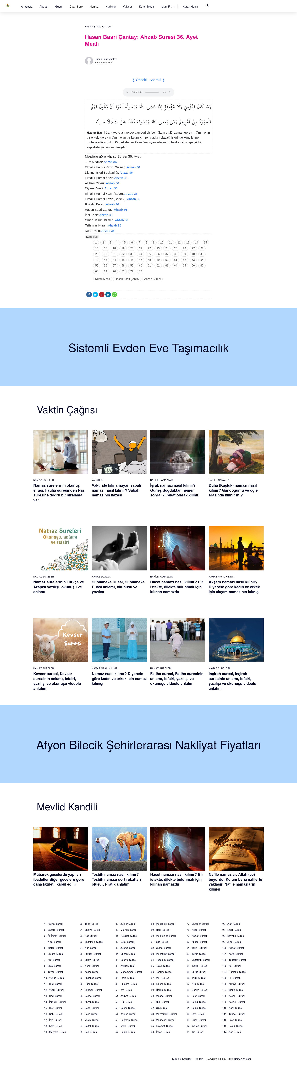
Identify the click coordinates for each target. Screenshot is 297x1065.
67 (202, 265)
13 (187, 242)
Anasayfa (26, 6)
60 (140, 265)
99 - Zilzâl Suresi (231, 941)
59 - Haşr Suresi (160, 929)
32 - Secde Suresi (90, 996)
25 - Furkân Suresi (90, 953)
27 (193, 248)
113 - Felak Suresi (232, 1026)
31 (114, 254)
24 (166, 248)
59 (131, 265)
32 (123, 254)
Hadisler (111, 6)
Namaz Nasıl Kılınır (221, 576)
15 (205, 242)
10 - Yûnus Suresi (54, 977)
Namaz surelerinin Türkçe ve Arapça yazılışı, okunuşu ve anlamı (58, 586)
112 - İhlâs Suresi (232, 1020)
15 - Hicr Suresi (53, 1008)
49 (158, 259)
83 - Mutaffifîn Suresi (198, 959)
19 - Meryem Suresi (55, 1032)
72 (131, 271)
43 (105, 259)
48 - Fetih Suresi (125, 977)
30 (105, 254)
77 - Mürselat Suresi (198, 923)
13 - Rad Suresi (53, 996)
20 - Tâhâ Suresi (89, 923)
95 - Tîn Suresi (195, 1032)
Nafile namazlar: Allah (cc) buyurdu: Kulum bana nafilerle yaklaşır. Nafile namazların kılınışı (235, 881)
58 (123, 265)
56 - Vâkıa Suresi (125, 1026)
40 (193, 254)
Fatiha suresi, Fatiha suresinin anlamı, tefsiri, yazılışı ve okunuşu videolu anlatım (177, 678)
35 (149, 254)
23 (158, 248)
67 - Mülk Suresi (160, 977)
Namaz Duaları (101, 576)
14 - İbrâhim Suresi (55, 1002)
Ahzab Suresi (152, 278)
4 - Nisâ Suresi (52, 941)
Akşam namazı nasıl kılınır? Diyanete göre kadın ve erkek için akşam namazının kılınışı (234, 586)
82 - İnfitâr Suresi (196, 953)
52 (184, 259)
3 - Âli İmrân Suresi (55, 935)
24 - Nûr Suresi (88, 947)
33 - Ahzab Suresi (89, 1002)
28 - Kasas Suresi (89, 971)
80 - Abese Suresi (197, 941)
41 (202, 254)
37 (166, 254)
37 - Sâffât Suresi (89, 1026)
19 (123, 248)
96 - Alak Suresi (231, 923)
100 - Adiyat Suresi (233, 947)
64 (175, 265)
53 (193, 259)
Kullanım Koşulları (181, 1059)
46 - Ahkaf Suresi (125, 965)
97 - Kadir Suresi (231, 929)
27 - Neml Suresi (89, 965)
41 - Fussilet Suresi (126, 935)
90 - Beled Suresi (196, 1002)
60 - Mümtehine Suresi (163, 935)
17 (105, 248)
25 (175, 248)
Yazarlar (98, 479)
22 (149, 248)
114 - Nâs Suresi (231, 1032)
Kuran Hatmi (190, 6)
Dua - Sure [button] (76, 6)
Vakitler (127, 6)
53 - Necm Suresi (125, 1008)
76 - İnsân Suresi (160, 1032)
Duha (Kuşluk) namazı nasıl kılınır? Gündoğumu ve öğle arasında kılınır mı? (233, 490)
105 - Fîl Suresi (231, 977)
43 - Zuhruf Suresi (126, 947)
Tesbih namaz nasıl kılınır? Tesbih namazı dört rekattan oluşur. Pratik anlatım (116, 879)
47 (140, 259)
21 (140, 248)
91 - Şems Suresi (196, 1008)
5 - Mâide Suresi (53, 947)
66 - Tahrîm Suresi (161, 971)
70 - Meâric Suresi (161, 996)
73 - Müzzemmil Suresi (164, 1014)
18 (114, 248)
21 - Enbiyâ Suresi (90, 929)
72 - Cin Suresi (159, 1008)
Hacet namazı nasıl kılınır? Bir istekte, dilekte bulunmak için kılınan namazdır (176, 586)
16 (96, 248)
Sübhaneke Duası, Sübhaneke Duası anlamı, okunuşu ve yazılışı (118, 586)
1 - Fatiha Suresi (53, 923)
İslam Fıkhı (167, 6)
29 (96, 254)
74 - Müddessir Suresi (163, 1020)
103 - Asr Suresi (231, 965)
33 (131, 254)
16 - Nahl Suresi (53, 1014)
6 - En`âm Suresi (53, 953)
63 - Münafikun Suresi (163, 953)
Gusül (58, 6)
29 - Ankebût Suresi (91, 977)
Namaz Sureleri (44, 479)
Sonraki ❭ (157, 80)
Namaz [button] (94, 6)
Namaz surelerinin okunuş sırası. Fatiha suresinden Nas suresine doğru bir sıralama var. (59, 492)
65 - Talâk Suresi (160, 965)
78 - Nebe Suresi (196, 929)
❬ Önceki (139, 80)
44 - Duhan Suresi (125, 953)
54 (202, 259)
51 (175, 259)
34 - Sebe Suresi (89, 1008)
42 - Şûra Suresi (125, 941)
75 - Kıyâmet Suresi (162, 1026)
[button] (26, 6)
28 (202, 248)
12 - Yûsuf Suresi (54, 990)
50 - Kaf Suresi (124, 990)
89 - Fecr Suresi (196, 996)
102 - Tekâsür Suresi (234, 959)
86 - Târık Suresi (196, 977)
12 (179, 242)
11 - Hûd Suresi (53, 983)
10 (161, 242)
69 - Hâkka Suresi (161, 990)
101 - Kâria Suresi (232, 953)
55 (96, 265)
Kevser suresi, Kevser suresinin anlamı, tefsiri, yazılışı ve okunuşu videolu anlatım (57, 681)
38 (175, 254)
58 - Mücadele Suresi (163, 923)
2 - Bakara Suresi (54, 929)
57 (114, 265)
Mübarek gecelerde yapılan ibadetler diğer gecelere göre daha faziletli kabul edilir (58, 879)
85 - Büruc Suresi (196, 971)
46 (131, 259)
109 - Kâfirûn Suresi (233, 1002)
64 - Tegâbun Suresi (162, 959)
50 (166, 259)
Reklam (199, 1059)
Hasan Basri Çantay (98, 26)
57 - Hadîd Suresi (125, 1032)
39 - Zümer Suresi (125, 923)
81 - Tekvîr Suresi (197, 947)
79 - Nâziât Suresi (197, 935)
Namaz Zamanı (242, 1059)
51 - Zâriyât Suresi (126, 996)
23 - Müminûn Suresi (91, 941)
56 (105, 265)
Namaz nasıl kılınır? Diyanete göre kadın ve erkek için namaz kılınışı (119, 678)
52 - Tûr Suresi (124, 1002)
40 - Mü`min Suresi (126, 929)
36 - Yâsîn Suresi (89, 1020)
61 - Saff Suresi (159, 941)
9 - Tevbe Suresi (53, 971)
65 (184, 265)
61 (149, 265)
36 (158, 254)
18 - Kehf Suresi (53, 1026)
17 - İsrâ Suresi (53, 1020)
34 (140, 254)
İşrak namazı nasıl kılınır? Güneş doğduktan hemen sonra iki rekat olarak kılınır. (174, 490)
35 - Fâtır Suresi (89, 1014)
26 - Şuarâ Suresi (90, 959)
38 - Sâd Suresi (88, 1032)
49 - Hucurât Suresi (126, 983)
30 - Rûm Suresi (89, 983)
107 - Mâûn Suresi (232, 990)
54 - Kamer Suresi (126, 1014)
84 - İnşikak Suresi (197, 965)
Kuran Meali (146, 6)
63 (166, 265)
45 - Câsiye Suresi (126, 959)
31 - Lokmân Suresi (91, 990)
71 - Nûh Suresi (160, 1002)
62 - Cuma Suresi (161, 947)
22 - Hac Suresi (88, 935)
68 (96, 271)
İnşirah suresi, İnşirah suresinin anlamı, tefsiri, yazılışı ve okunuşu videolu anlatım (232, 681)
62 (158, 265)
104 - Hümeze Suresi (234, 971)
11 (170, 242)
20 (131, 248)
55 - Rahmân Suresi (127, 1020)
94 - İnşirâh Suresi (197, 1026)
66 (193, 265)
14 (196, 242)
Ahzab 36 (110, 162)
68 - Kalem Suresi (161, 983)
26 (184, 248)
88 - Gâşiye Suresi (197, 990)
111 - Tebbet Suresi (233, 1014)
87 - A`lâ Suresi (195, 983)
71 (123, 271)
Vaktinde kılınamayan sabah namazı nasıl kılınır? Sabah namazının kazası (116, 490)
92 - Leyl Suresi (195, 1014)
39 (184, 254)
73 (140, 271)
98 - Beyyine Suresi (233, 935)
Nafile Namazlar (161, 479)
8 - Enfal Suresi (52, 965)
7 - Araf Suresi (52, 959)
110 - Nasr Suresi (232, 1008)
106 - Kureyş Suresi (233, 983)
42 (96, 259)
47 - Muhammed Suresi (129, 971)
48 (149, 259)
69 (105, 271)
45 (123, 259)
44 (114, 259)
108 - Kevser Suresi (233, 996)
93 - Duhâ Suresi (196, 1020)
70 (114, 271)
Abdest (44, 6)
